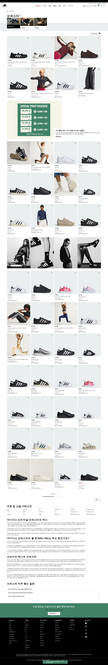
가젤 (8, 511)
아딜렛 (40, 514)
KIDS (59, 5)
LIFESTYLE (70, 5)
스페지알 (9, 514)
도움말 (90, 3)
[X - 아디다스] (92, 630)
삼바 (8, 509)
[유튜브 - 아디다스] (92, 637)
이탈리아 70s (57, 509)
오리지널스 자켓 (89, 509)
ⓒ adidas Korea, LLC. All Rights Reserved (54, 663)
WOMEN (54, 5)
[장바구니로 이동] (104, 5)
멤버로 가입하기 (99, 3)
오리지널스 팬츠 (89, 511)
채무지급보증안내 (78, 660)
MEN (50, 5)
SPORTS (64, 5)
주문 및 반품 (94, 3)
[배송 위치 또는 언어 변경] (104, 3)
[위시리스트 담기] (28, 38)
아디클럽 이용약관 (63, 660)
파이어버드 (57, 514)
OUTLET (45, 5)
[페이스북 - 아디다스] (92, 623)
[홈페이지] (4, 5)
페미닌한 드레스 (50, 576)
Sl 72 (55, 511)
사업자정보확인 (71, 660)
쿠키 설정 (28, 660)
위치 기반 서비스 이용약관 (55, 660)
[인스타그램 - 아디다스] (92, 626)
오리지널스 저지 (74, 511)
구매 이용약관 (38, 660)
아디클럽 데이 (38, 5)
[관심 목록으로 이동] (101, 5)
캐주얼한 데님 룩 (41, 576)
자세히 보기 (58, 136)
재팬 (40, 509)
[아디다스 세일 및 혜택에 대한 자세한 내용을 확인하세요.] (54, 1)
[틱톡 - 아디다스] (92, 633)
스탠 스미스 (41, 511)
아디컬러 (72, 509)
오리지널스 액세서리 (90, 514)
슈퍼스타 (25, 509)
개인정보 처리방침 (45, 660)
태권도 (24, 511)
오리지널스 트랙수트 (75, 514)
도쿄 (24, 514)
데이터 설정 (33, 660)
